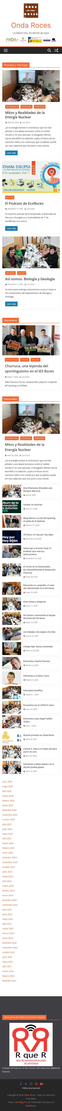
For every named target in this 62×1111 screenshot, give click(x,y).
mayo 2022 (7, 961)
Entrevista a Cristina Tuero (36, 675)
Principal (35, 360)
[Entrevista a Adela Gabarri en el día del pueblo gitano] (11, 768)
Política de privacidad (31, 1088)
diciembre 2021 (9, 980)
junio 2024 (7, 871)
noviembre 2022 (9, 947)
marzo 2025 (8, 843)
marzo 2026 (8, 795)
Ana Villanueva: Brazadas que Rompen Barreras (37, 489)
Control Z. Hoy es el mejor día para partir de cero (40, 750)
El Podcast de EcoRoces (24, 203)
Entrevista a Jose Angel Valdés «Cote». (37, 720)
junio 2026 (7, 781)
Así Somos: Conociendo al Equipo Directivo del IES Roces (39, 617)
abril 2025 (6, 838)
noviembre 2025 (9, 814)
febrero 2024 (8, 890)
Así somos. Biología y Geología (30, 278)
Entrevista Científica (33, 690)
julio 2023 (6, 909)
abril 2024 (6, 881)
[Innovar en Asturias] (11, 506)
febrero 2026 (8, 800)
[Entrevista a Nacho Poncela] (11, 663)
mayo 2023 (7, 919)
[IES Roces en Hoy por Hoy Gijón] (11, 536)
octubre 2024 (8, 867)
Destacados (26, 107)
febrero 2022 (8, 976)
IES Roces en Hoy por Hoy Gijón (38, 534)
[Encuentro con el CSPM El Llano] (11, 707)
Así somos (10, 273)
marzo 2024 (8, 886)
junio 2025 (7, 829)
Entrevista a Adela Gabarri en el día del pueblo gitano (38, 765)
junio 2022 (7, 957)
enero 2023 (7, 938)
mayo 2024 (7, 876)
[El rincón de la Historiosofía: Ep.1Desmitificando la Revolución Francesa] (11, 571)
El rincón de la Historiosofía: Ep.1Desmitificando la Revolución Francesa (39, 569)
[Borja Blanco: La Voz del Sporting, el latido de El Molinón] (11, 522)
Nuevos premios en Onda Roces (38, 735)
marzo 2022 (8, 971)
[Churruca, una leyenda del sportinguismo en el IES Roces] (31, 340)
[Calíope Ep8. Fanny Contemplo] (11, 648)
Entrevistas (39, 107)
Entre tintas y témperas (35, 601)
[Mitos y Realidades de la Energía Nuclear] (31, 419)
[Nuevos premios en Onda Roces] (11, 737)
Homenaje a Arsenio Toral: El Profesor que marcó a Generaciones (37, 551)
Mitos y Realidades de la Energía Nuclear (25, 114)
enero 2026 (7, 805)
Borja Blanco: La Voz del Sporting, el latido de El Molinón (39, 519)
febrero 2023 (8, 933)
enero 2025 (7, 852)
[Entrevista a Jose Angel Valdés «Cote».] (11, 722)
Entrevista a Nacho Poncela (36, 661)
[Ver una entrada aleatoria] (56, 50)
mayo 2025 (7, 833)
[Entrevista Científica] (11, 692)
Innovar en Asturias (32, 504)
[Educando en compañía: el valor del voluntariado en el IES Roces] (11, 589)
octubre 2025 (8, 819)
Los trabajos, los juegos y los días (39, 631)
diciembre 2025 (9, 810)
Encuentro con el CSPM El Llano (38, 705)
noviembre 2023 (9, 904)
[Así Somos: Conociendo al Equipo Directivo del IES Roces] (11, 619)
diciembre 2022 (9, 942)
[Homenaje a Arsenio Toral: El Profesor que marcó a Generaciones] (11, 553)
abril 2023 (6, 923)
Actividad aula (12, 107)
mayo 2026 (7, 786)
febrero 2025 (8, 848)
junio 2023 (7, 914)
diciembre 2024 (9, 857)
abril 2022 (6, 966)
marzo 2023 (8, 928)
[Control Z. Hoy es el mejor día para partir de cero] (11, 752)
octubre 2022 (8, 952)
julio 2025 (6, 824)
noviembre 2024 (9, 862)
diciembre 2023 (9, 900)
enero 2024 (7, 895)
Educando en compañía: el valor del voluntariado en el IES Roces (38, 587)
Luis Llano (26, 122)
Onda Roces (31, 25)
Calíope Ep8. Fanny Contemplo (38, 646)
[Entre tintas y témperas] (11, 603)
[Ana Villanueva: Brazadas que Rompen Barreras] (11, 491)
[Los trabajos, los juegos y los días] (11, 633)
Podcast (9, 197)
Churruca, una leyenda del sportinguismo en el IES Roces (29, 368)
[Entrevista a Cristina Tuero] (11, 677)
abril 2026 (6, 791)
